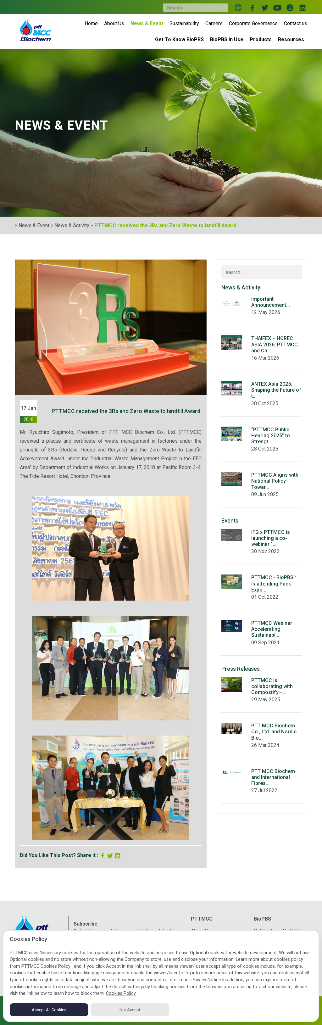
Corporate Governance (253, 23)
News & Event (146, 23)
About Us (114, 23)
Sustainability (184, 23)
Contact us (295, 23)
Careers (214, 23)
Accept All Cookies (49, 1009)
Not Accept (129, 1009)
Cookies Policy (121, 993)
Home (91, 23)
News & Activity (71, 225)
